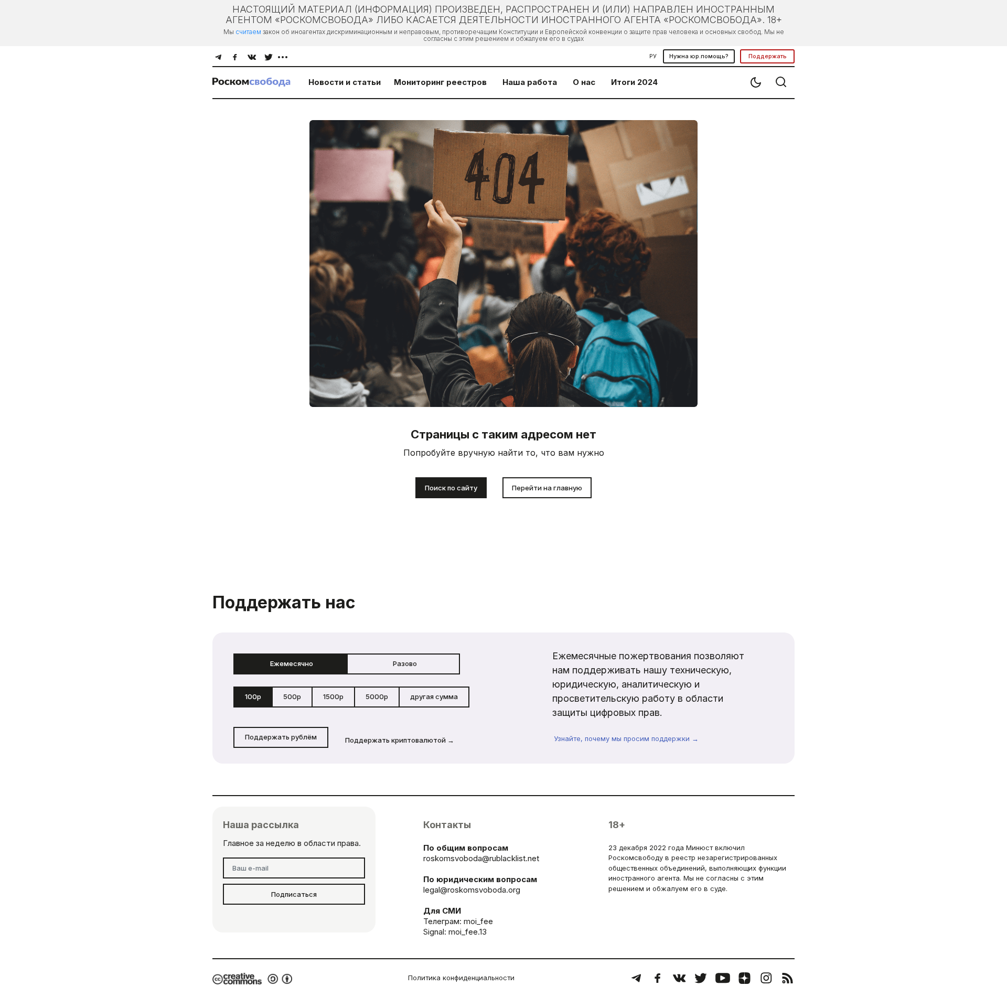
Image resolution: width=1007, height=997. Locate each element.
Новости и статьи (344, 82)
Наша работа (529, 82)
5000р (377, 696)
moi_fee (478, 921)
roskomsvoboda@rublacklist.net (481, 858)
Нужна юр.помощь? (699, 56)
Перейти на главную (547, 488)
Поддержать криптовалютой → (399, 740)
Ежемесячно (291, 663)
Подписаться (294, 894)
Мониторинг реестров (440, 82)
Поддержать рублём (281, 737)
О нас (584, 82)
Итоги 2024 (634, 82)
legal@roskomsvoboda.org (471, 890)
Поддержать (767, 56)
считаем (248, 32)
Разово (405, 663)
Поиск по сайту (451, 488)
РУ (653, 56)
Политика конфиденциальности (461, 977)
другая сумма (434, 696)
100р (253, 696)
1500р (333, 696)
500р (292, 696)
